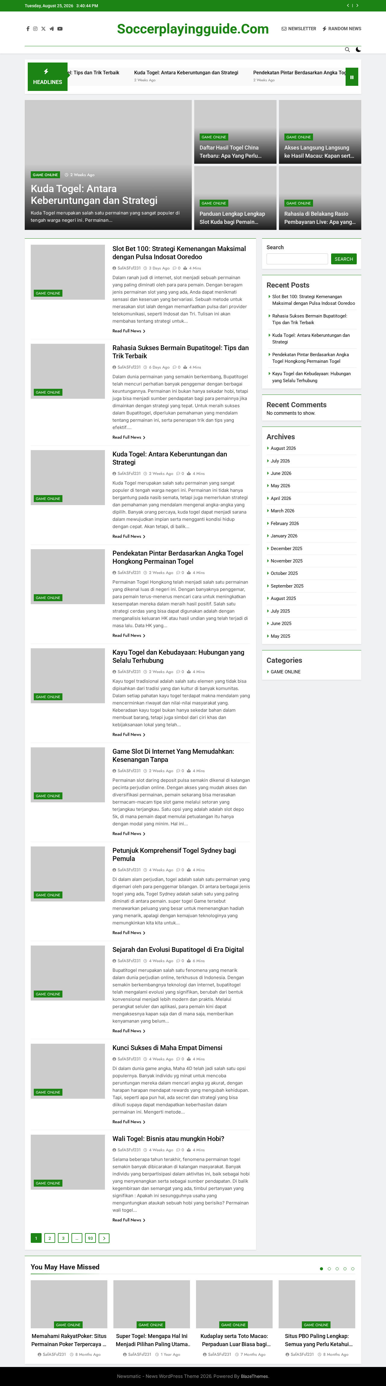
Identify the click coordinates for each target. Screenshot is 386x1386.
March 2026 (282, 511)
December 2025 (286, 548)
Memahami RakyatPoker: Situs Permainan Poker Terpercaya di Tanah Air (69, 1344)
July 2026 (280, 461)
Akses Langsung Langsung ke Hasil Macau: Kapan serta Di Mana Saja (318, 156)
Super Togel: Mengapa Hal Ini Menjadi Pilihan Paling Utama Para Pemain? (152, 1344)
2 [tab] (329, 1268)
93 (90, 1238)
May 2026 (280, 485)
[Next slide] (357, 5)
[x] (43, 29)
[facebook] (28, 29)
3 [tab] (337, 1268)
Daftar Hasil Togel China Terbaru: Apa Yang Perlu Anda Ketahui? (229, 156)
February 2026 (285, 523)
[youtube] (60, 29)
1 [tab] (321, 1268)
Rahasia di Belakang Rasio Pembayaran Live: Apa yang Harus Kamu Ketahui (318, 222)
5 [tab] (352, 1268)
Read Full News (126, 331)
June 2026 (281, 473)
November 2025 (286, 561)
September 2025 (287, 586)
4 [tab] (344, 1268)
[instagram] (35, 29)
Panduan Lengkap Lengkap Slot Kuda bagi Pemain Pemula (232, 222)
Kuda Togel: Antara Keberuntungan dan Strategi (159, 73)
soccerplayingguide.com (193, 29)
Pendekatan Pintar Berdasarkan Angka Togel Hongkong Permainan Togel (305, 73)
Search (275, 247)
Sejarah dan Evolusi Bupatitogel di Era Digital (178, 949)
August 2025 (283, 598)
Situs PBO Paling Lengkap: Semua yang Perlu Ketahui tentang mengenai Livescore (317, 1344)
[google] (51, 29)
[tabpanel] (69, 1319)
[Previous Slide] (348, 5)
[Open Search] (347, 49)
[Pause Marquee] (352, 77)
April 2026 (281, 498)
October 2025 (284, 573)
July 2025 (280, 611)
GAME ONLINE (45, 175)
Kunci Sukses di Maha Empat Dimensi (167, 1048)
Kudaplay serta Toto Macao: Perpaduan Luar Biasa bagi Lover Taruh (234, 1344)
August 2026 (283, 448)
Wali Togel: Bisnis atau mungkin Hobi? (168, 1139)
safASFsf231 (129, 268)
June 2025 (281, 623)
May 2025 (280, 636)
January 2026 (284, 536)
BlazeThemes (254, 1376)
